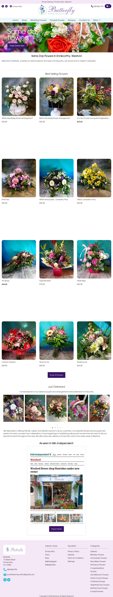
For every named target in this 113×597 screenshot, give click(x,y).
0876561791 (99, 6)
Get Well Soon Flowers (99, 575)
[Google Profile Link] (6, 6)
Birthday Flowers (97, 555)
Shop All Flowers (56, 375)
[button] (52, 428)
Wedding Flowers (38, 20)
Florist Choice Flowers (99, 578)
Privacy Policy (73, 551)
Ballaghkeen (50, 565)
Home (15, 20)
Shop (24, 20)
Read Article (56, 529)
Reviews (72, 20)
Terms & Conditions (76, 558)
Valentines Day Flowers (99, 585)
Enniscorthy (50, 551)
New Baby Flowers (98, 561)
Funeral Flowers (57, 20)
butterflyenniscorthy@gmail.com (20, 574)
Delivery (71, 555)
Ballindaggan (51, 561)
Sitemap (71, 561)
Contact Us (84, 20)
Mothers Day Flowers (99, 588)
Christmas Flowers (97, 581)
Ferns (47, 555)
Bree (47, 558)
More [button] (96, 20)
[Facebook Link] (3, 6)
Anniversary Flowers (98, 558)
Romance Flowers (97, 565)
